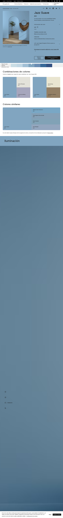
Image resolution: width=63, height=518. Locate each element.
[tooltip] (37, 27)
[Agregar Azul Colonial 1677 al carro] (54, 121)
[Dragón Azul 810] (37, 65)
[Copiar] (43, 8)
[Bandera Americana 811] (43, 65)
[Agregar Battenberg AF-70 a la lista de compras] (57, 79)
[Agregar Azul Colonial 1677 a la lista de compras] (57, 121)
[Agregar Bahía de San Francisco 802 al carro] (54, 110)
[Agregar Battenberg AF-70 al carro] (54, 79)
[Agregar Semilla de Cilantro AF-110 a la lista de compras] (57, 89)
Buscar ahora (50, 132)
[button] (18, 1)
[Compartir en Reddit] (56, 8)
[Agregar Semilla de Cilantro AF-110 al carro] (54, 89)
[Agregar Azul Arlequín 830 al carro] (54, 127)
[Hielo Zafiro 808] (26, 65)
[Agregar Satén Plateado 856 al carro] (24, 79)
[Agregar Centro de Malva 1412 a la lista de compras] (27, 89)
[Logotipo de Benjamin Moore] (7, 4)
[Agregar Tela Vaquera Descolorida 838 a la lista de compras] (57, 116)
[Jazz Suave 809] (31, 65)
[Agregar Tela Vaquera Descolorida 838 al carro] (54, 116)
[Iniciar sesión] (54, 1)
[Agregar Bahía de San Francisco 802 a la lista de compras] (57, 110)
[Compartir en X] (59, 8)
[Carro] (59, 1)
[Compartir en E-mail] (49, 8)
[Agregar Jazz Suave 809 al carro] (10, 79)
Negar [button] (50, 514)
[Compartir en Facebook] (46, 8)
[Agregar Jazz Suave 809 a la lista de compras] (14, 79)
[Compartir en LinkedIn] (53, 8)
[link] (57, 1)
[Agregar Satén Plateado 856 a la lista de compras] (27, 79)
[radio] (5, 392)
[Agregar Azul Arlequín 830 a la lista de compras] (57, 127)
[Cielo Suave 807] (20, 65)
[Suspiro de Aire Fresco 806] (14, 65)
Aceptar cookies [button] (57, 514)
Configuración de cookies (31, 516)
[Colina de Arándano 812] (49, 65)
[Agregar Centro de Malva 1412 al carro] (24, 89)
